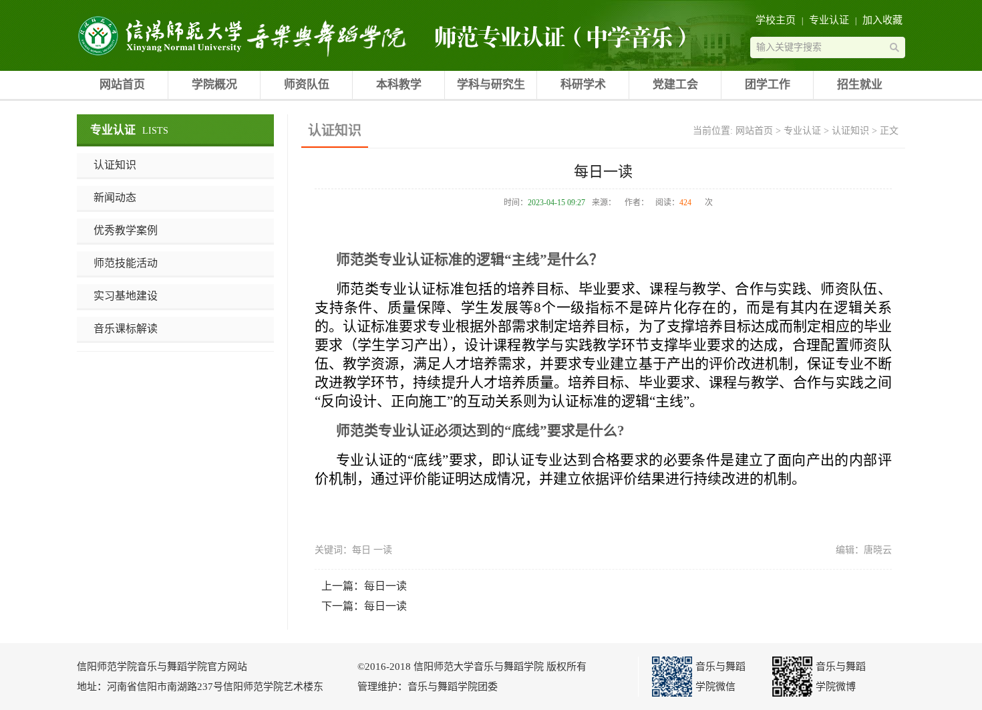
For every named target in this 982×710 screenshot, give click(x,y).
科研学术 (583, 84)
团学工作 (767, 84)
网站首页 (122, 84)
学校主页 (776, 20)
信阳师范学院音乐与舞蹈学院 (160, 35)
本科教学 (399, 84)
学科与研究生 (491, 84)
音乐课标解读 (126, 328)
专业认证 (829, 20)
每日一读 (385, 586)
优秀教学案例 (126, 230)
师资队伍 (306, 84)
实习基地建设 (126, 296)
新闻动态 (115, 197)
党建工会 (675, 84)
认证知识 (115, 164)
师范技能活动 (126, 263)
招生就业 (859, 84)
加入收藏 (882, 20)
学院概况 (214, 84)
